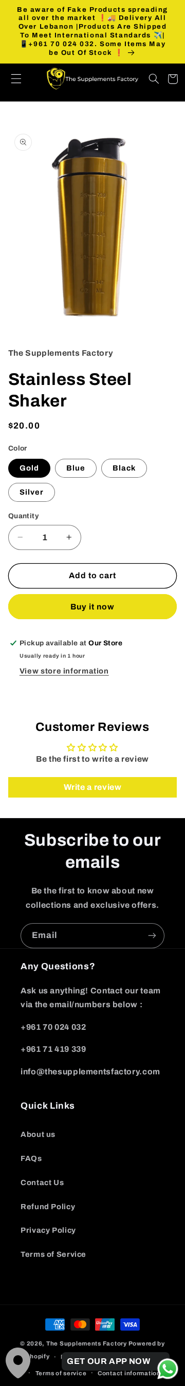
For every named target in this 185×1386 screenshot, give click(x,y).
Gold (29, 468)
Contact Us (42, 1182)
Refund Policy (48, 1206)
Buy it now (92, 606)
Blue (75, 468)
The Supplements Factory (86, 1343)
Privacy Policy (48, 1230)
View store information (64, 671)
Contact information (129, 1373)
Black (124, 468)
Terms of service (61, 1373)
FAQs (31, 1158)
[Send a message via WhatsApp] (168, 1369)
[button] (21, 79)
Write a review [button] (93, 787)
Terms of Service (53, 1254)
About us (38, 1134)
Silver (32, 492)
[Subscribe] (152, 935)
